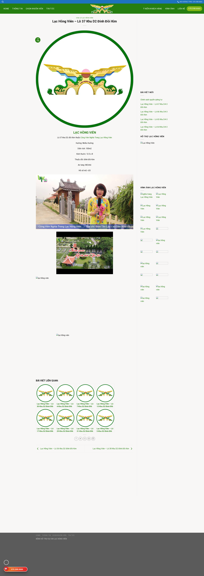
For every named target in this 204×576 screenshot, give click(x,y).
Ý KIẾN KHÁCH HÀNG (152, 9)
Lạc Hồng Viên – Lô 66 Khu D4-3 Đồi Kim (154, 113)
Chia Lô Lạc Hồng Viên (84, 18)
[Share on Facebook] (76, 439)
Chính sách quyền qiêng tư (151, 100)
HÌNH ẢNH (169, 9)
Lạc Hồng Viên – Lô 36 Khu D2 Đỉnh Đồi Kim (58, 448)
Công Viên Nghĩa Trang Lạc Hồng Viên (96, 137)
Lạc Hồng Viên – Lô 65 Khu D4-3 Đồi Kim (154, 121)
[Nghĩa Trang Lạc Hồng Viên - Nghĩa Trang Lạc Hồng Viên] (102, 8)
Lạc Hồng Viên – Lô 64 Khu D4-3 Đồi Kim (154, 128)
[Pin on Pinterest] (89, 439)
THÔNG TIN (17, 9)
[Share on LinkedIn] (93, 439)
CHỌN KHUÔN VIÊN (34, 9)
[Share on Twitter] (80, 439)
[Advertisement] (84, 472)
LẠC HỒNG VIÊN (84, 132)
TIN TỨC (50, 9)
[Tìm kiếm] (3, 1)
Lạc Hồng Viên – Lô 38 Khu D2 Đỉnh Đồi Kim (111, 448)
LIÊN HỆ (181, 9)
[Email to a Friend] (85, 439)
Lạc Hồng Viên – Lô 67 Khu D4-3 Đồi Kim (154, 105)
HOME (6, 9)
